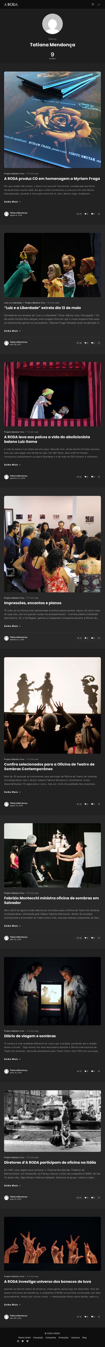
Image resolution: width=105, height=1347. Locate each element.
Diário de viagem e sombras (30, 1036)
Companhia (51, 1337)
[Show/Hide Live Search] (92, 4)
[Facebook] (23, 1341)
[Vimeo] (27, 1341)
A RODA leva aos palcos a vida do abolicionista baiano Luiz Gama (47, 439)
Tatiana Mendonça (18, 213)
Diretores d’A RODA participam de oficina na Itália (50, 1162)
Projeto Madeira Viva (14, 173)
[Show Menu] (98, 4)
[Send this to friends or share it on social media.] (99, 214)
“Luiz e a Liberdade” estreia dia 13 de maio (42, 307)
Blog (84, 1337)
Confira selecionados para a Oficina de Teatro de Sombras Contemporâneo (49, 766)
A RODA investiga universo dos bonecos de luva (47, 1281)
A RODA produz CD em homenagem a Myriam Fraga (52, 178)
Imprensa (75, 1337)
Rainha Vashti (24, 1337)
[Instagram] (18, 1341)
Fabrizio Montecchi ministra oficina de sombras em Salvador (51, 900)
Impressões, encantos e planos (32, 603)
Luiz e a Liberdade (13, 303)
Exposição (38, 1337)
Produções (63, 1337)
